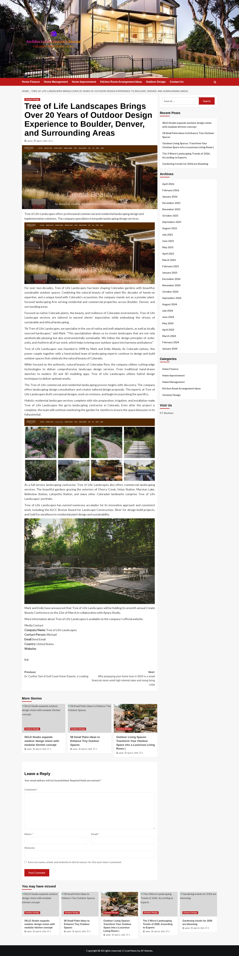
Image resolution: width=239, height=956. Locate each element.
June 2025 (168, 240)
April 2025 (168, 253)
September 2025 (171, 221)
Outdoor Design (156, 81)
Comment (31, 789)
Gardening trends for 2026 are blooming (185, 163)
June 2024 (168, 316)
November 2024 (171, 285)
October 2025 (170, 215)
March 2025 (169, 259)
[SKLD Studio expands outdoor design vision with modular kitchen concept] (43, 718)
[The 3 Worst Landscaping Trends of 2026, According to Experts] (159, 904)
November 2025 (171, 209)
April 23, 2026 (40, 749)
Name (28, 833)
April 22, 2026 (86, 749)
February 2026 (170, 190)
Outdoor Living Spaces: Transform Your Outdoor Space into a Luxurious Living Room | (188, 145)
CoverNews (130, 950)
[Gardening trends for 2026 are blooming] (198, 904)
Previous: (56, 674)
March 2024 (169, 335)
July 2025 (167, 234)
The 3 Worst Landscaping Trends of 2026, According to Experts (186, 155)
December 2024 (171, 278)
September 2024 (171, 297)
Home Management (56, 81)
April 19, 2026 (198, 928)
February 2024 (170, 342)
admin (30, 141)
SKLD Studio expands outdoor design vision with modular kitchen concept (41, 741)
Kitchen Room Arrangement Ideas (121, 81)
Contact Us (177, 81)
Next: (123, 678)
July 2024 (167, 310)
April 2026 (168, 183)
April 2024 (168, 329)
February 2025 (170, 266)
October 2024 (170, 291)
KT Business (167, 412)
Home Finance (31, 81)
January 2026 (169, 196)
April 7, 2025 (42, 141)
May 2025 (167, 247)
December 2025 (171, 202)
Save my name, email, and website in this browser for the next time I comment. (75, 862)
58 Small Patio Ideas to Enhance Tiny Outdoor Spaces (85, 741)
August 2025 (169, 228)
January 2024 (169, 348)
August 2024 (169, 304)
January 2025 (169, 272)
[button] (215, 82)
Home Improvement (84, 81)
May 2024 (167, 323)
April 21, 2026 (132, 753)
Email (95, 833)
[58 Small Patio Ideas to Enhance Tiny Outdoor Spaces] (89, 718)
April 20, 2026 (159, 931)
